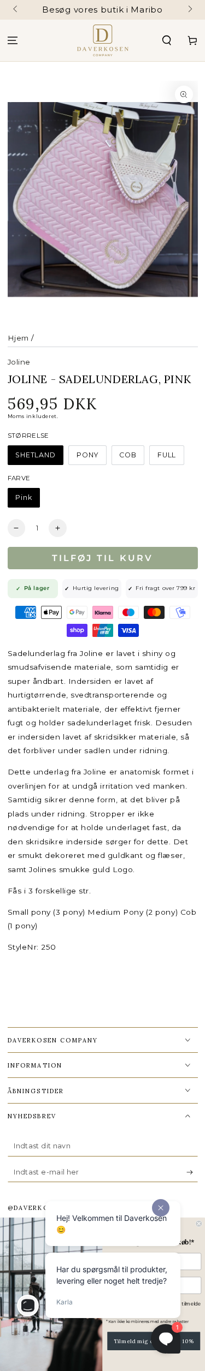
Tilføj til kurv (103, 558)
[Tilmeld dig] (192, 1173)
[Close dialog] (199, 1223)
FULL (167, 455)
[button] (166, 40)
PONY (88, 455)
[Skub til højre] (189, 10)
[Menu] (13, 40)
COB (128, 455)
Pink (23, 497)
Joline (19, 361)
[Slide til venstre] (16, 10)
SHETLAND (35, 455)
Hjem (18, 337)
